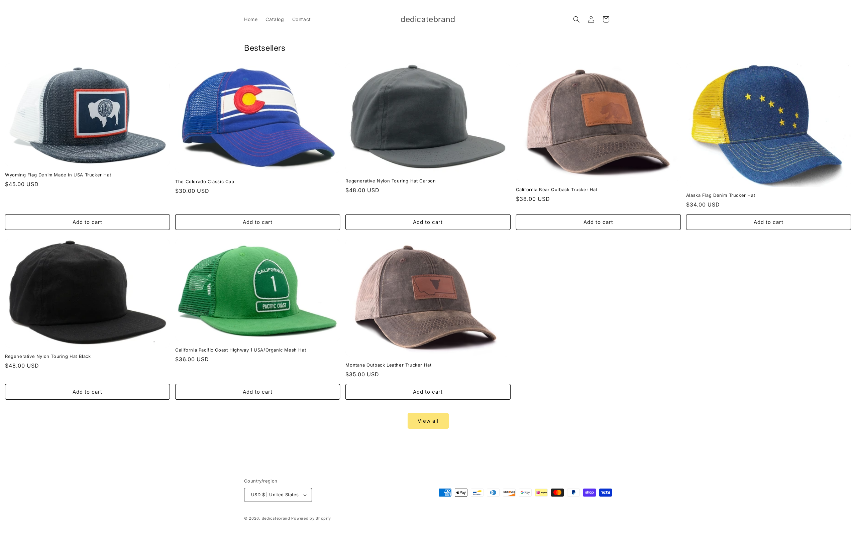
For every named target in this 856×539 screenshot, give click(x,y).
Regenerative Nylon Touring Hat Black (48, 356)
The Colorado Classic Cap (204, 181)
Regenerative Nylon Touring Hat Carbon (390, 180)
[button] (576, 19)
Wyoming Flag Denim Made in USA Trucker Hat (58, 174)
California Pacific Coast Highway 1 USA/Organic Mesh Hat (240, 350)
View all (428, 421)
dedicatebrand (276, 518)
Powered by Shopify (311, 518)
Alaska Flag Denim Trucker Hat (720, 195)
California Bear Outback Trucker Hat (557, 189)
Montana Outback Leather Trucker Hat (388, 365)
